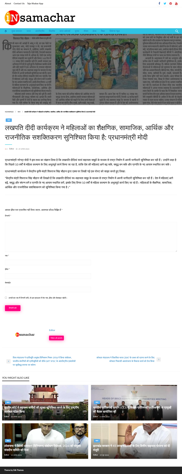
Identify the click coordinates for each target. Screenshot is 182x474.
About (8, 4)
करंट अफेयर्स (65, 31)
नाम (7, 256)
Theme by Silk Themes (14, 470)
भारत (29, 31)
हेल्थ (94, 31)
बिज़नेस (52, 31)
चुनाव (77, 31)
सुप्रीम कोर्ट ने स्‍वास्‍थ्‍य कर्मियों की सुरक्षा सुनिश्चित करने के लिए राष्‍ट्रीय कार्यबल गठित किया (41, 409)
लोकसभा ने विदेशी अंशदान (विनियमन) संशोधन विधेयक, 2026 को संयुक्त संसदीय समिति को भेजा (42, 448)
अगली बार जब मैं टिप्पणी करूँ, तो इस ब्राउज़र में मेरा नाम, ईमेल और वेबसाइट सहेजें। (38, 298)
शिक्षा (103, 31)
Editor (12, 149)
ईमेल (7, 269)
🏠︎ (5, 31)
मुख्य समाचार (17, 31)
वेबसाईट (8, 283)
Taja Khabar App (35, 4)
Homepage (9, 112)
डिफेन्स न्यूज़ (114, 31)
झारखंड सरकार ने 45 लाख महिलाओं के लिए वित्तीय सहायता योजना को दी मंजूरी (131, 448)
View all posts (56, 338)
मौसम (86, 31)
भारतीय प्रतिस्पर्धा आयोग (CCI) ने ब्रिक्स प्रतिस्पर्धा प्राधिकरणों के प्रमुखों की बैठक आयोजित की (132, 409)
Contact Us (19, 4)
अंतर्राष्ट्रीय (39, 31)
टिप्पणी (8, 216)
